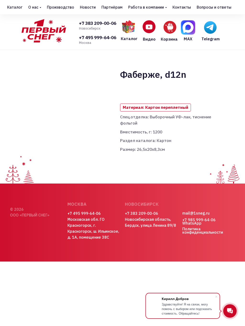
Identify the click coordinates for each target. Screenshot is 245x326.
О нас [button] (33, 7)
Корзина (169, 39)
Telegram (210, 39)
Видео (149, 39)
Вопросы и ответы (214, 7)
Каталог (14, 7)
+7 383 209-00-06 (97, 23)
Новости (88, 7)
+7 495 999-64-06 (97, 37)
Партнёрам (111, 7)
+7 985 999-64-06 (199, 219)
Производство (60, 7)
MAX (188, 39)
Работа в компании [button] (146, 7)
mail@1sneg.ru (196, 213)
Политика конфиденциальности (202, 230)
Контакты (182, 7)
